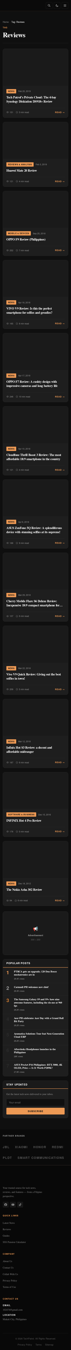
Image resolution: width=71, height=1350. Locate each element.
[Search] (49, 5)
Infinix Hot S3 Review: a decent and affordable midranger (29, 749)
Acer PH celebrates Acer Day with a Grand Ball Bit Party (39, 1019)
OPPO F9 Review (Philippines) (25, 239)
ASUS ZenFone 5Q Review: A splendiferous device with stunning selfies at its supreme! (34, 529)
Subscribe (35, 1111)
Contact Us (8, 1267)
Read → (60, 112)
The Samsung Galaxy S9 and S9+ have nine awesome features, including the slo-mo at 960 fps (38, 1002)
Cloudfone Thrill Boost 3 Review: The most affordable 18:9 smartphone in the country (33, 456)
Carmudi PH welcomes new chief (31, 987)
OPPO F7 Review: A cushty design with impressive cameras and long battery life (31, 383)
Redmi (57, 1147)
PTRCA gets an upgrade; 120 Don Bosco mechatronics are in (35, 973)
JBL (6, 1147)
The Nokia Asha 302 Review (24, 889)
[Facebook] (6, 1205)
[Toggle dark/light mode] (57, 5)
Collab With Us (10, 1274)
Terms (39, 1344)
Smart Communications (41, 1157)
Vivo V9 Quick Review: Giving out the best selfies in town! (33, 676)
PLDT (7, 1157)
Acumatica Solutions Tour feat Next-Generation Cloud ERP (39, 1035)
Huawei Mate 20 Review (21, 170)
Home (6, 21)
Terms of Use (9, 1287)
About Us (7, 1261)
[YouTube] (13, 1205)
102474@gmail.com (13, 1309)
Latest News (9, 1222)
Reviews (7, 1229)
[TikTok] (20, 1205)
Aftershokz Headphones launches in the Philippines (35, 1050)
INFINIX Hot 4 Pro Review (23, 820)
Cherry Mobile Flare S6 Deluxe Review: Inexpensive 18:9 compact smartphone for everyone (32, 605)
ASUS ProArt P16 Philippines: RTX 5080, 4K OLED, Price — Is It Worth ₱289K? (38, 1066)
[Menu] (65, 5)
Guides (6, 1235)
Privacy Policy (10, 1280)
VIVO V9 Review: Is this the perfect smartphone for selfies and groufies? (29, 310)
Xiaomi (21, 1147)
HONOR (39, 1147)
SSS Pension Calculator (14, 1242)
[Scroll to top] (61, 1343)
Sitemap (49, 1344)
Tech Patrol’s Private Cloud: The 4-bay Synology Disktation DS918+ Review (31, 99)
